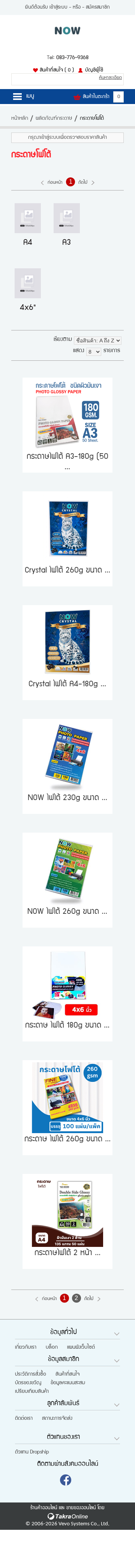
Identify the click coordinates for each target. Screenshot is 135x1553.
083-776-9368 (72, 58)
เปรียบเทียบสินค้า (32, 1391)
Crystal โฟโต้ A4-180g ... (67, 684)
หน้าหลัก (19, 118)
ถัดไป (88, 1299)
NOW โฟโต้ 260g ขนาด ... (67, 912)
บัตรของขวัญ (28, 1383)
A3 (66, 243)
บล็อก (52, 1347)
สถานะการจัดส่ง (57, 1418)
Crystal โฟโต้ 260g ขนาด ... (67, 570)
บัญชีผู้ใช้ (94, 70)
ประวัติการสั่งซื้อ (30, 1374)
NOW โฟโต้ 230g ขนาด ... (67, 798)
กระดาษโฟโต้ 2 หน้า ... (67, 1253)
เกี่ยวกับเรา (25, 1347)
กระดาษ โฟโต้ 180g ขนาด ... (67, 1025)
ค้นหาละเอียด (110, 78)
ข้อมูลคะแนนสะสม (68, 1383)
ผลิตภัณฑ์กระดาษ (54, 118)
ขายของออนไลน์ (81, 1508)
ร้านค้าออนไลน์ (43, 1508)
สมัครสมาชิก (98, 7)
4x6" (28, 308)
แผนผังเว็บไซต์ (81, 1347)
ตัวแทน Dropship (32, 1452)
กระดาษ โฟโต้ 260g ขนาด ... (67, 1139)
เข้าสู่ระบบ (59, 7)
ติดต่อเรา (24, 1418)
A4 (27, 243)
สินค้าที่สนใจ (57, 70)
